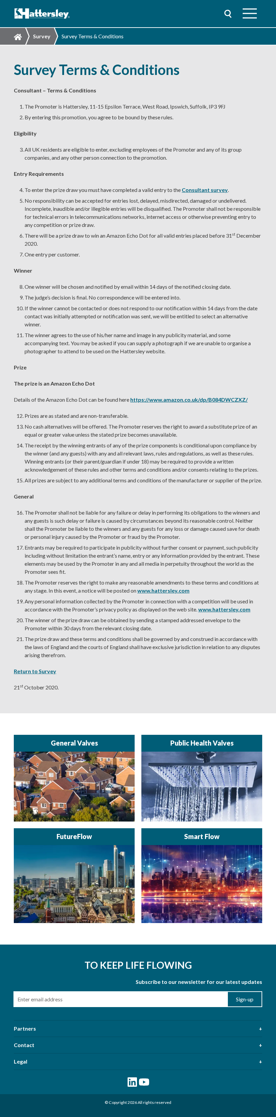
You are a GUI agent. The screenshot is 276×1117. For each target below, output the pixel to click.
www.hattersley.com (163, 590)
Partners (25, 1028)
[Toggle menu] (249, 13)
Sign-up (244, 999)
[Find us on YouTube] (144, 1082)
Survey (41, 36)
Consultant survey (205, 190)
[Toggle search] (227, 13)
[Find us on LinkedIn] (132, 1082)
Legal (20, 1061)
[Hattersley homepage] (42, 13)
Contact (24, 1045)
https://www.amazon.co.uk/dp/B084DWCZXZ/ (189, 399)
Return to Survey (35, 671)
